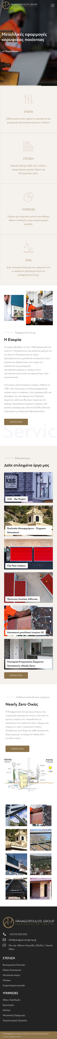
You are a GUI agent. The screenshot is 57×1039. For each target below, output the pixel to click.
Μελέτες (7, 1010)
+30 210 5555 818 (18, 934)
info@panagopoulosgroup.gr (22, 940)
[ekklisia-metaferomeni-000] (16, 840)
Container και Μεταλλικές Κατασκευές (35, 1034)
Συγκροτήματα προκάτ (14, 985)
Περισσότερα (11, 51)
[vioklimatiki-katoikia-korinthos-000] (40, 889)
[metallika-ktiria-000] (16, 815)
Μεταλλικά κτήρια (11, 975)
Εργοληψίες (8, 1005)
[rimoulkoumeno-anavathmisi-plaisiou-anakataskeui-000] (16, 889)
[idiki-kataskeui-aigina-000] (40, 840)
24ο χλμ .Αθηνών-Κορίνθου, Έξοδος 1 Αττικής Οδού (31, 947)
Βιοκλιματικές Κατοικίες (14, 965)
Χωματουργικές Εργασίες (15, 1020)
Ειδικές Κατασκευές (12, 970)
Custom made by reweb (12, 1037)
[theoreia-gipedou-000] (16, 864)
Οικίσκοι (7, 980)
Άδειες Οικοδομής (11, 1000)
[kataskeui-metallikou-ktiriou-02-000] (40, 815)
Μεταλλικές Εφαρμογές (14, 1015)
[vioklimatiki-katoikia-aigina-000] (40, 864)
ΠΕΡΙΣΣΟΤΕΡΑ (16, 422)
